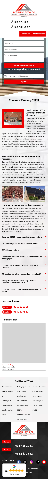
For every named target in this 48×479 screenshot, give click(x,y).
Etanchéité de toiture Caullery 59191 (22, 405)
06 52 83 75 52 (22, 27)
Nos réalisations (39, 34)
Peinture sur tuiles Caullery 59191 (23, 417)
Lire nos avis (14, 474)
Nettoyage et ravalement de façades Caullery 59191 (7, 408)
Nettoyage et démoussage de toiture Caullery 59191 (37, 403)
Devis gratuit (25, 34)
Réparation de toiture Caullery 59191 (7, 391)
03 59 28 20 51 (22, 22)
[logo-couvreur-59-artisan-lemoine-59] (24, 10)
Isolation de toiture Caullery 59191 (39, 389)
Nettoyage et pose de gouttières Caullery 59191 (23, 391)
